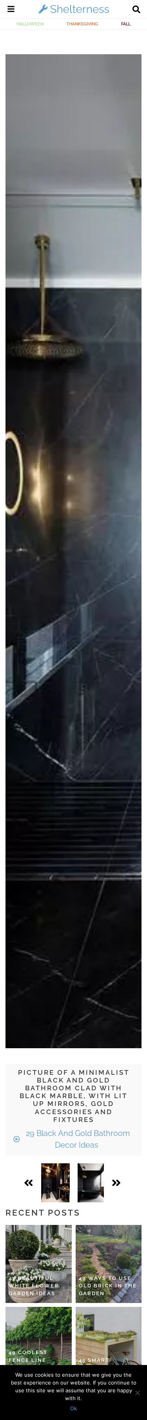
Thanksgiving (82, 24)
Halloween (30, 24)
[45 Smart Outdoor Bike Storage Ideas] (109, 1346)
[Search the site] (136, 10)
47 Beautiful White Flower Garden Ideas (34, 1285)
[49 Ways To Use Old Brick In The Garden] (109, 1264)
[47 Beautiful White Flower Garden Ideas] (38, 1264)
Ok (73, 1408)
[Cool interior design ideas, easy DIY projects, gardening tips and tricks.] (73, 13)
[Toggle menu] (11, 10)
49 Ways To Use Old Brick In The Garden (108, 1285)
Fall (126, 24)
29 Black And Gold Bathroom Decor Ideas (77, 1139)
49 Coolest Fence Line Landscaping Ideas (31, 1363)
